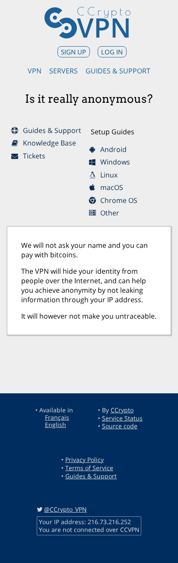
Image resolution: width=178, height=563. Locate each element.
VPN (104, 27)
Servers (63, 71)
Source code (119, 426)
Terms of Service (89, 468)
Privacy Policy (84, 459)
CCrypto (122, 410)
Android (112, 149)
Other (108, 213)
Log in (112, 51)
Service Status (122, 418)
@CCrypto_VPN (65, 509)
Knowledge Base (47, 143)
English (55, 425)
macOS (110, 187)
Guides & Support (118, 71)
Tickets (32, 156)
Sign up (73, 51)
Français (57, 417)
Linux (107, 175)
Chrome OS (117, 200)
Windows (113, 162)
